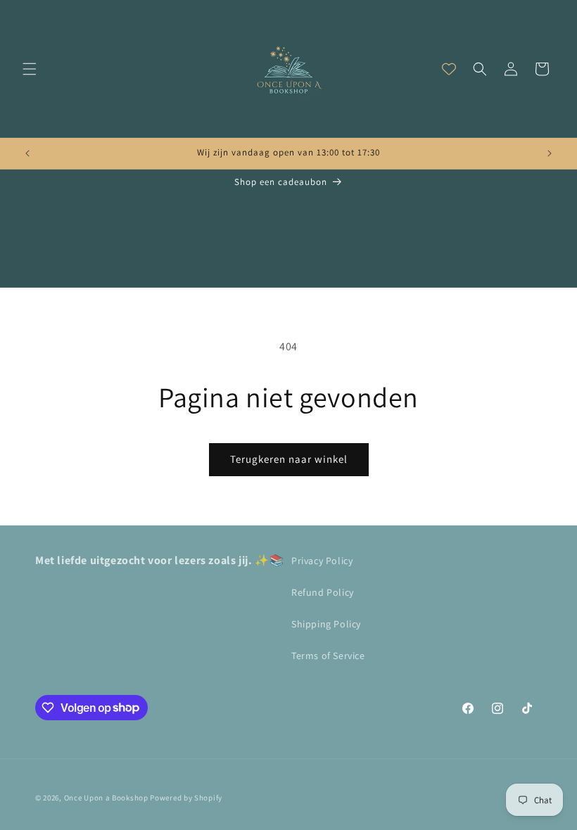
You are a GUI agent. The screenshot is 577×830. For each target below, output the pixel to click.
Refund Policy (322, 592)
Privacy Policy (322, 560)
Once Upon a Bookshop (106, 798)
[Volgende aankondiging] (549, 153)
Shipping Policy (326, 624)
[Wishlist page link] (449, 69)
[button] (29, 68)
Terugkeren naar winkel (289, 459)
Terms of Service (328, 655)
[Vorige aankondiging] (27, 153)
